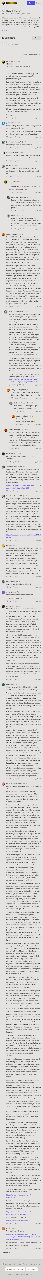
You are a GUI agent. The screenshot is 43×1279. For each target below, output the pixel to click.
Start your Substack (16, 1269)
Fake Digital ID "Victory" (11, 11)
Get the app (32, 1269)
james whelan (11, 123)
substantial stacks (12, 152)
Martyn (8, 166)
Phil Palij (9, 545)
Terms (25, 1264)
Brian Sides (10, 684)
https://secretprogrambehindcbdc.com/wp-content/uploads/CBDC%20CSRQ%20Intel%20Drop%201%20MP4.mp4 (23, 1236)
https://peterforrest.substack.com (18, 1220)
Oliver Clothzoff (12, 592)
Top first (37, 38)
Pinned (11, 64)
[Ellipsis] (40, 61)
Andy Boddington (12, 234)
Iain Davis (5, 14)
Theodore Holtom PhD (14, 467)
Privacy (19, 1264)
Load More (6, 1252)
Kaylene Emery (11, 453)
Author (11, 184)
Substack (11, 1275)
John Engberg (11, 581)
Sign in (38, 3)
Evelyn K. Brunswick (16, 311)
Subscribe (31, 3)
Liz (7, 1228)
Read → (4, 31)
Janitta (8, 606)
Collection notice (34, 1264)
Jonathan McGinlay (13, 142)
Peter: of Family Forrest (14, 783)
